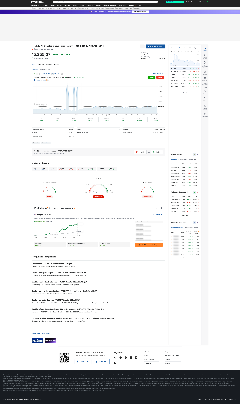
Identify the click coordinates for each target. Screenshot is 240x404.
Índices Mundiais (109, 8)
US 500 (173, 74)
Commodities (188, 48)
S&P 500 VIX (174, 80)
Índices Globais (137, 8)
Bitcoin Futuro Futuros (177, 83)
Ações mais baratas (178, 222)
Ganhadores (183, 159)
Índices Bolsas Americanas (97, 8)
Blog (166, 352)
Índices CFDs (128, 8)
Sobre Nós (147, 352)
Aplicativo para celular (172, 355)
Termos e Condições (204, 399)
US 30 (172, 77)
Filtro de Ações (122, 5)
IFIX (68, 8)
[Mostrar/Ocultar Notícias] (62, 74)
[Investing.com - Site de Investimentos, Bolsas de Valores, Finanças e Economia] (38, 2)
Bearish (142, 152)
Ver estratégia (158, 214)
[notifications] (204, 2)
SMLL (64, 8)
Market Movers (176, 155)
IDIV (72, 8)
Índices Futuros (119, 8)
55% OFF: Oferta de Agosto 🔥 (175, 2)
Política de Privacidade (219, 399)
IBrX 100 (59, 8)
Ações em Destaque (178, 192)
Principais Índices (83, 8)
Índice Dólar (174, 86)
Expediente (147, 363)
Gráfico (41, 64)
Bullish (158, 152)
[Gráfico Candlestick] (34, 74)
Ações (196, 48)
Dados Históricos (45, 69)
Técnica (49, 64)
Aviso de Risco (233, 399)
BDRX (76, 8)
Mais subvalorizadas (177, 227)
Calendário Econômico (110, 5)
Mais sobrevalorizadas (191, 227)
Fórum (56, 64)
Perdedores (192, 159)
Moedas (173, 48)
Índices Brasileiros (50, 8)
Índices (34, 8)
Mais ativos (174, 159)
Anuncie (146, 355)
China (47, 142)
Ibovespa (41, 8)
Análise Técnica (40, 163)
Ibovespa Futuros (176, 71)
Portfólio (167, 359)
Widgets (167, 363)
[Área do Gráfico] (37, 74)
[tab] (36, 169)
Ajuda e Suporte (149, 359)
